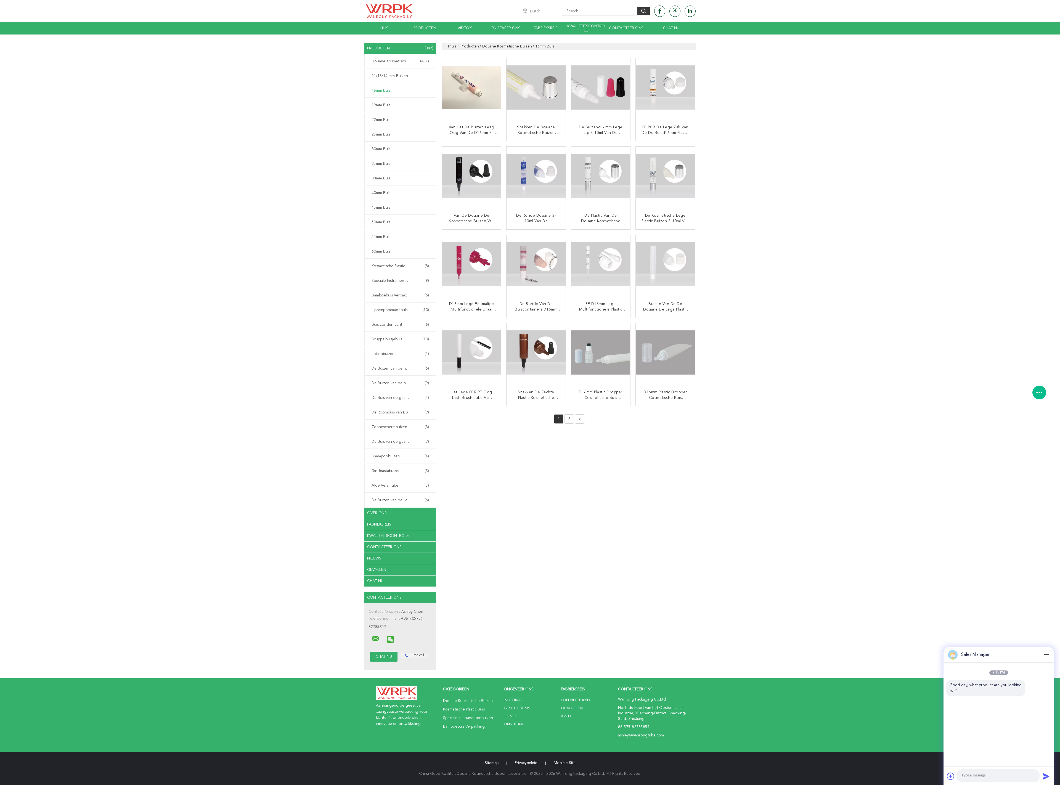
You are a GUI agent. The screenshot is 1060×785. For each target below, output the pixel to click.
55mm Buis (381, 237)
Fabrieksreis (546, 28)
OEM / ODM (572, 708)
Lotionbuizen (400, 354)
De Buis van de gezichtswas (400, 442)
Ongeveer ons (505, 28)
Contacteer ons (626, 28)
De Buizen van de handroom (400, 368)
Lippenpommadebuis (400, 310)
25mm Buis (381, 134)
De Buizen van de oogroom (400, 383)
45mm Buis (381, 207)
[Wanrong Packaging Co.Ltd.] (376, 639)
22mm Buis (381, 120)
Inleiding (513, 700)
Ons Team (514, 724)
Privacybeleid (526, 763)
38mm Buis (381, 178)
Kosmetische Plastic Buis (400, 266)
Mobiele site (565, 763)
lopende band (575, 700)
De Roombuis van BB (400, 412)
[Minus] (1046, 654)
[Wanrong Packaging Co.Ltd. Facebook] (659, 11)
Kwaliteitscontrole (586, 28)
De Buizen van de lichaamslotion (400, 500)
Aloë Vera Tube (400, 485)
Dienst (510, 716)
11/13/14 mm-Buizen (390, 76)
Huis (384, 28)
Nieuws (374, 558)
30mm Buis (381, 149)
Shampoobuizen (400, 456)
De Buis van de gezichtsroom (400, 398)
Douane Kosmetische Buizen (400, 61)
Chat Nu (671, 28)
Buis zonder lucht (400, 325)
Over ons (377, 513)
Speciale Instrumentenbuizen (400, 281)
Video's (465, 28)
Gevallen (376, 570)
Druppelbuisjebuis (400, 339)
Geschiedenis (517, 708)
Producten (425, 28)
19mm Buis (381, 105)
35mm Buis (381, 164)
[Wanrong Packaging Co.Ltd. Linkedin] (690, 11)
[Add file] (951, 776)
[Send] (1046, 776)
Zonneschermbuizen (400, 427)
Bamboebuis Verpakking (400, 295)
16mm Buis (381, 90)
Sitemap (492, 763)
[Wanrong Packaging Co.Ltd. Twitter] (674, 11)
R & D (566, 716)
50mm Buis (381, 222)
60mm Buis (381, 251)
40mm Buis (381, 193)
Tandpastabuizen (400, 471)
